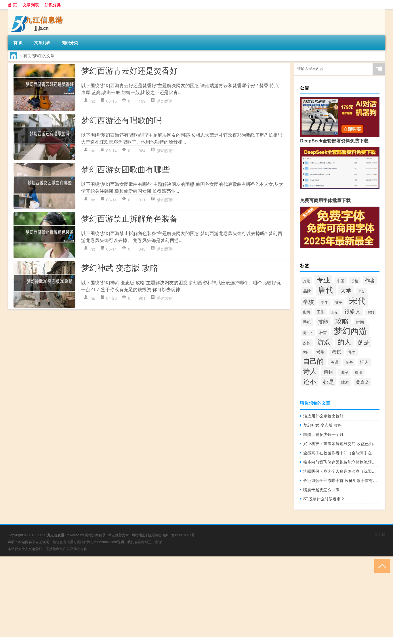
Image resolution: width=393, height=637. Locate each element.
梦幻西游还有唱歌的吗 (121, 119)
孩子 (338, 302)
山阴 (306, 311)
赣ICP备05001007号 (179, 534)
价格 (354, 280)
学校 (308, 301)
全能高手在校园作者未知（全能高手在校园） (341, 452)
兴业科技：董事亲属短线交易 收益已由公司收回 (341, 443)
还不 (309, 381)
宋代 (357, 300)
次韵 (306, 343)
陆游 (345, 382)
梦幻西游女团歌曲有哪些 (125, 169)
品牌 (307, 291)
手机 (307, 322)
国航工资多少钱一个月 (323, 434)
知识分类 (53, 4)
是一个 (307, 333)
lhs (92, 298)
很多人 (352, 311)
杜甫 (323, 332)
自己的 (313, 361)
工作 (320, 311)
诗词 (328, 371)
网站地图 (138, 534)
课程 (344, 372)
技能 (323, 321)
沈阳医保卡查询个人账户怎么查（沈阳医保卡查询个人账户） (341, 471)
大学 (345, 290)
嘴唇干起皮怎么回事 (321, 489)
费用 (358, 372)
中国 (340, 280)
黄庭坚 (362, 382)
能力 (352, 352)
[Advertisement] (172, 596)
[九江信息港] (38, 11)
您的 (371, 312)
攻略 (342, 321)
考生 (320, 351)
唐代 (325, 289)
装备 (349, 362)
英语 (335, 362)
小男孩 (380, 533)
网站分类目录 (95, 534)
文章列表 (31, 4)
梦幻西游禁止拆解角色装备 (129, 218)
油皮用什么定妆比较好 (323, 416)
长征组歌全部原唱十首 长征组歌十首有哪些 (341, 480)
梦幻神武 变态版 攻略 (119, 267)
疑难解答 (155, 534)
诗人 (310, 371)
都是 (328, 381)
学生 (324, 302)
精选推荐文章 (118, 534)
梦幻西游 (165, 101)
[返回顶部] (380, 565)
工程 (334, 312)
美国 (306, 352)
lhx (92, 101)
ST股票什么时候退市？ (324, 498)
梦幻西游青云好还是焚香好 (129, 70)
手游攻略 (165, 298)
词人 (364, 361)
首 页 (12, 4)
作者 (370, 280)
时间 (360, 322)
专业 (323, 279)
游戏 (324, 341)
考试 (337, 351)
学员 (361, 291)
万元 (306, 280)
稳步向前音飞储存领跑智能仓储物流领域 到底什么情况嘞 (341, 462)
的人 (344, 341)
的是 (363, 342)
